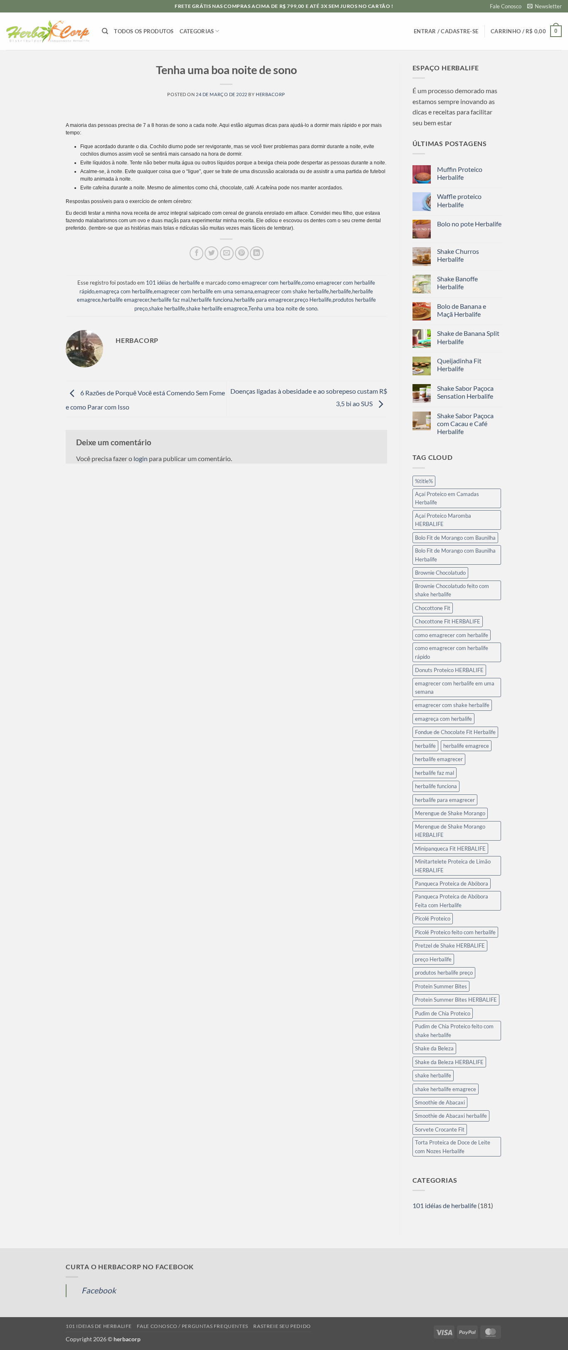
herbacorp (270, 94)
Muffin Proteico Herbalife (459, 173)
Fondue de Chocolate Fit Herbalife (455, 732)
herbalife (340, 291)
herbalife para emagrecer (264, 299)
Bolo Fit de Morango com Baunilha (455, 537)
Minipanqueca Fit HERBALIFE (450, 848)
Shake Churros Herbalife (458, 255)
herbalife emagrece (466, 745)
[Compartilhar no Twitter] (211, 253)
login (140, 458)
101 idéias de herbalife (173, 282)
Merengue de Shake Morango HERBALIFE (450, 830)
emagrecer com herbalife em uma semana (203, 291)
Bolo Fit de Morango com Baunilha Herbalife (455, 554)
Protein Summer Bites (441, 986)
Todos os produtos (143, 31)
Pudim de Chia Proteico (442, 1013)
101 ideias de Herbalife (99, 1326)
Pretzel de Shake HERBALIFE (450, 945)
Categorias (197, 31)
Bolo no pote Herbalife (469, 224)
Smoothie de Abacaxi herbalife (451, 1115)
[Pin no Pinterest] (242, 253)
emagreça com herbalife (124, 291)
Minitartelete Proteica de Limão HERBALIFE (453, 865)
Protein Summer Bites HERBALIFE (456, 999)
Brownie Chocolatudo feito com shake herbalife (452, 590)
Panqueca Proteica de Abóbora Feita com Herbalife (451, 900)
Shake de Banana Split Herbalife (468, 337)
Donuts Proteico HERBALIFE (449, 670)
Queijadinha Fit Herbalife (459, 364)
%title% (424, 481)
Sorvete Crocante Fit (439, 1129)
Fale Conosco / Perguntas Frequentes (192, 1326)
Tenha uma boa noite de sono (282, 308)
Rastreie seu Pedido (282, 1326)
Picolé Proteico (432, 918)
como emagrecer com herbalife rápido (451, 652)
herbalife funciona (212, 299)
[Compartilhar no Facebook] (196, 253)
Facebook (98, 1290)
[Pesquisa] (105, 31)
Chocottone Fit (432, 608)
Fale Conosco (505, 6)
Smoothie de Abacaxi (440, 1102)
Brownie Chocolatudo (440, 572)
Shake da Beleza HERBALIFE (449, 1062)
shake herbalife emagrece (216, 308)
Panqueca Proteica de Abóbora (451, 883)
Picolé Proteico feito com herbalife (455, 932)
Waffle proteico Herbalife (459, 200)
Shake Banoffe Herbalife (457, 282)
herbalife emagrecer (125, 299)
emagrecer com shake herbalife (291, 291)
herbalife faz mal (170, 299)
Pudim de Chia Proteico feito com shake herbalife (454, 1030)
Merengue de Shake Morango (450, 813)
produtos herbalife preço (444, 972)
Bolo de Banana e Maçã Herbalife (461, 310)
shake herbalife (167, 308)
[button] (544, 6)
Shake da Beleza (434, 1048)
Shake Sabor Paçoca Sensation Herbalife (465, 392)
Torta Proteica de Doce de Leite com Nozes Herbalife (452, 1146)
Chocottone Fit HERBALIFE (447, 621)
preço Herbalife (313, 299)
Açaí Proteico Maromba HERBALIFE (443, 519)
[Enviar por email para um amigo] (227, 253)
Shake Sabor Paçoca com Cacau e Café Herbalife (465, 423)
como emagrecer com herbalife (264, 282)
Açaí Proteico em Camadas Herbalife (447, 498)
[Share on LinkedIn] (257, 253)
